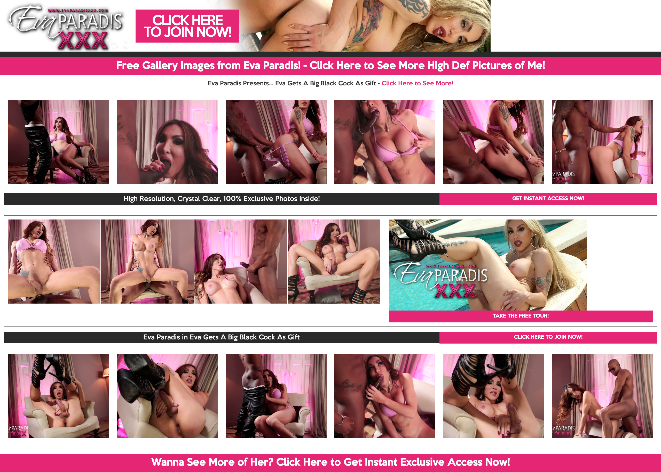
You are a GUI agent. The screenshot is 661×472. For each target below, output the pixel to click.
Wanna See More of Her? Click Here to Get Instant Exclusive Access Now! (330, 462)
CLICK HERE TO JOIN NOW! (548, 337)
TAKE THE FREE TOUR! (521, 316)
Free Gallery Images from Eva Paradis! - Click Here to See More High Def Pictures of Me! (330, 66)
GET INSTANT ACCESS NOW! (548, 199)
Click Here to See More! (417, 83)
